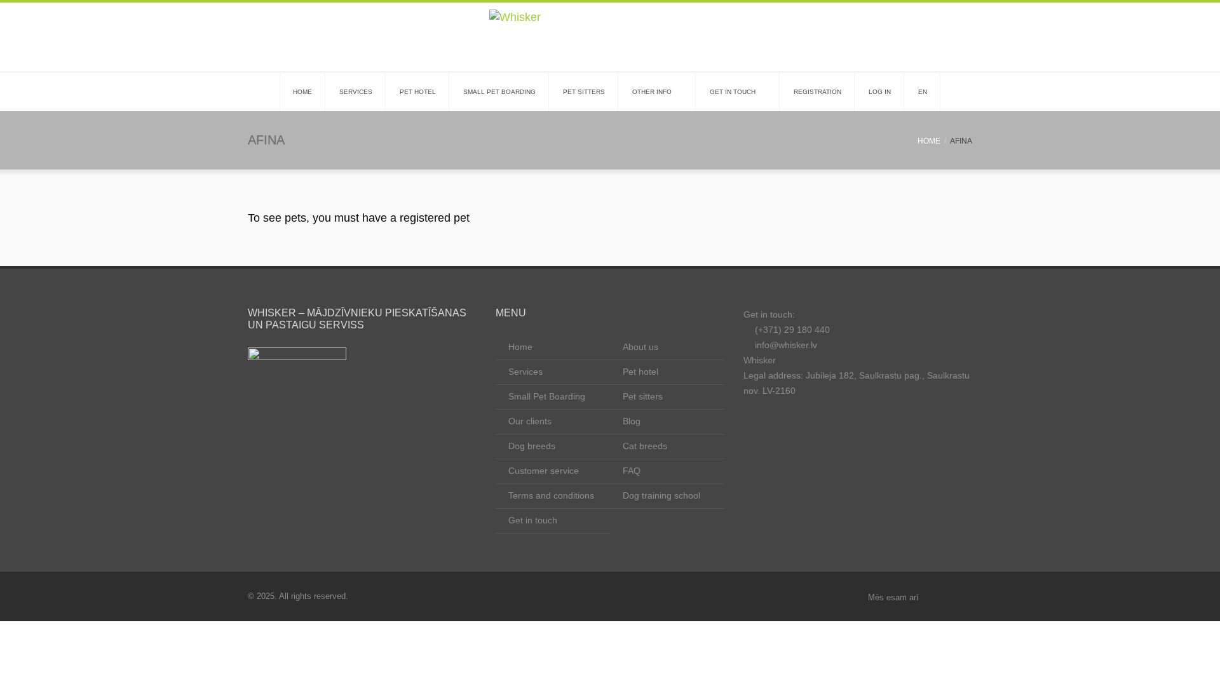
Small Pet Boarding (546, 396)
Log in (880, 91)
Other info (652, 91)
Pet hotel (418, 91)
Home (302, 91)
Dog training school (661, 495)
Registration (817, 91)
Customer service (543, 471)
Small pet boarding (499, 91)
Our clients (530, 421)
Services (355, 91)
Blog (631, 421)
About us (640, 347)
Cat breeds (645, 446)
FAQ (631, 471)
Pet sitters (584, 91)
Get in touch (733, 91)
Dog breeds (531, 446)
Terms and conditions (551, 495)
